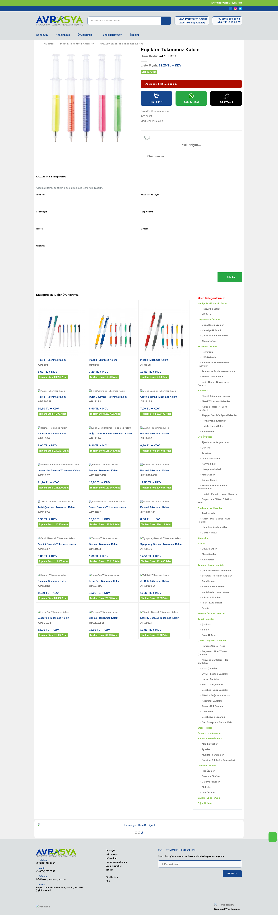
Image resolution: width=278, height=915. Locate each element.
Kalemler (49, 43)
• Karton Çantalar (208, 679)
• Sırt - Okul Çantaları (210, 684)
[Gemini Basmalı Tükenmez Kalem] (61, 538)
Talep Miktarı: (147, 212)
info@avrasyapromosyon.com (226, 3)
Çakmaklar (203, 538)
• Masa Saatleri (207, 554)
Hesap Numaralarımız (116, 862)
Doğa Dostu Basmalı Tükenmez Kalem (110, 433)
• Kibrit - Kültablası (209, 597)
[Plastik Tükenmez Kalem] (61, 332)
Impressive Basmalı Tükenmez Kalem (59, 470)
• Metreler (204, 787)
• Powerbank (206, 352)
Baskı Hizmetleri (112, 34)
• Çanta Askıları (207, 532)
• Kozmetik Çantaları (210, 700)
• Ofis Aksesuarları (209, 458)
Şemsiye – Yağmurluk (209, 733)
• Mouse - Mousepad (210, 376)
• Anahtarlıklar (207, 513)
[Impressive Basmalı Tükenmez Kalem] (61, 464)
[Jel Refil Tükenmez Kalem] (164, 575)
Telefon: (39, 229)
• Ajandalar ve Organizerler (213, 442)
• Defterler (204, 447)
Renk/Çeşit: (41, 212)
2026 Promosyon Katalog (193, 18)
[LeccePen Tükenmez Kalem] (113, 575)
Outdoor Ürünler (207, 765)
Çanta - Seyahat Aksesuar (212, 640)
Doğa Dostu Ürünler (209, 319)
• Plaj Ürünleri (206, 771)
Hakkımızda (63, 34)
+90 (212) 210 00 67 (229, 22)
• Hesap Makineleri (209, 469)
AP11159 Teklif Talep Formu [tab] (51, 176)
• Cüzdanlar (205, 711)
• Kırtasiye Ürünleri (209, 330)
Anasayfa (42, 34)
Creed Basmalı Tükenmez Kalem (158, 396)
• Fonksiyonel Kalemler (212, 420)
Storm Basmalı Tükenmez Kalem (107, 507)
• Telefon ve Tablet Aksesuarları (216, 371)
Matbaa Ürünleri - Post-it (211, 613)
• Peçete (203, 608)
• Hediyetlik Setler (209, 309)
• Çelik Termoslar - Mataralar (214, 570)
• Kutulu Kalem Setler (211, 426)
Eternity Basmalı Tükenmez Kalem (159, 617)
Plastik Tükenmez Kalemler (77, 43)
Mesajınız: (40, 246)
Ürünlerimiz (85, 34)
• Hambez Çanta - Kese (211, 646)
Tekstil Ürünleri (206, 619)
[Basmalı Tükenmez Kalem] (61, 428)
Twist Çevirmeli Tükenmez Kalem (107, 396)
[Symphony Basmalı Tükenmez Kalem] (164, 538)
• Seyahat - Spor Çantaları (213, 690)
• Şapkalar (204, 624)
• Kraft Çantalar (207, 668)
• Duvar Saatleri (207, 548)
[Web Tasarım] (227, 905)
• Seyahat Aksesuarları (211, 717)
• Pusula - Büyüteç (209, 776)
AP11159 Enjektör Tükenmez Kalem (121, 43)
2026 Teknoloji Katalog (192, 22)
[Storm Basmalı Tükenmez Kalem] (113, 501)
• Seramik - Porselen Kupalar (215, 575)
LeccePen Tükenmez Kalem (104, 581)
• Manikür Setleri (208, 744)
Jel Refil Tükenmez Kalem (155, 581)
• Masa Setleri (206, 474)
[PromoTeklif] (48, 907)
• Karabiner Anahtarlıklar (212, 527)
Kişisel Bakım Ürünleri (210, 738)
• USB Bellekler (207, 357)
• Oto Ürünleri (206, 792)
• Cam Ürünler (206, 581)
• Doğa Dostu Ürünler (211, 325)
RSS (108, 881)
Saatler (201, 543)
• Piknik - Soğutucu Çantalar (214, 695)
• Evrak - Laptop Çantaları (213, 674)
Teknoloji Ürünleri (207, 346)
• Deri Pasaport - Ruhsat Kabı (215, 722)
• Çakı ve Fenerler (209, 781)
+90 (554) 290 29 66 (228, 18)
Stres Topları (205, 727)
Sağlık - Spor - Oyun (209, 797)
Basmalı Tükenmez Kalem (52, 433)
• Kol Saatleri (206, 559)
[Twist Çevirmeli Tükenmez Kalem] (113, 391)
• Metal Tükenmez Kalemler (214, 401)
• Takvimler (205, 453)
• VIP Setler (205, 314)
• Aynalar (204, 749)
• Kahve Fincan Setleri (211, 586)
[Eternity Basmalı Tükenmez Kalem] (164, 612)
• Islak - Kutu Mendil (210, 602)
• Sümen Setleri (207, 480)
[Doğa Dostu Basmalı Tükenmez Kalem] (113, 428)
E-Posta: (144, 229)
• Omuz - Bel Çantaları (211, 706)
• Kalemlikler (206, 431)
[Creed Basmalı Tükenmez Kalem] (164, 391)
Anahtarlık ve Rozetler (210, 508)
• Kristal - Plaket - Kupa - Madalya (217, 494)
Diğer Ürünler (205, 803)
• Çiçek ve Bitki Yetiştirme (213, 335)
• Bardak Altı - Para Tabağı (213, 592)
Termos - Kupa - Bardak (211, 565)
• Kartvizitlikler (207, 463)
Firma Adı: (41, 195)
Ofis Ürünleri (205, 437)
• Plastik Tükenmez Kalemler (214, 396)
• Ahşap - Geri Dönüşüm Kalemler (217, 415)
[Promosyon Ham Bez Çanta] (139, 825)
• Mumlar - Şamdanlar (211, 754)
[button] (136, 832)
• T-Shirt (203, 629)
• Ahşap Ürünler (208, 341)
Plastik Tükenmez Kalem (52, 359)
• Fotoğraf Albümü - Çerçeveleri (216, 760)
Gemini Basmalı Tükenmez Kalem (57, 544)
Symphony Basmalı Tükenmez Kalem (161, 544)
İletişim (134, 34)
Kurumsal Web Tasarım (227, 909)
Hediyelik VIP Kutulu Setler (212, 303)
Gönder (230, 277)
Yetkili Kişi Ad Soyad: (150, 195)
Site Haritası (112, 877)
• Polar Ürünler (207, 635)
